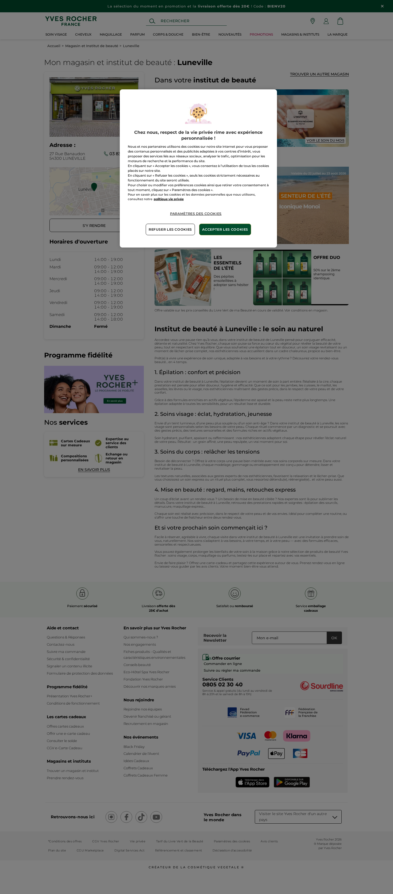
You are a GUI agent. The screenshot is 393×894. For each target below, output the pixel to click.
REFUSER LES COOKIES (170, 229)
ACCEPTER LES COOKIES (225, 229)
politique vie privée (169, 199)
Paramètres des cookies (196, 214)
